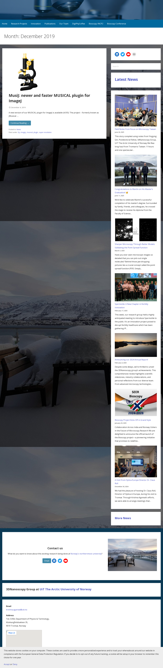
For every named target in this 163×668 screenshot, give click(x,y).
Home (4, 23)
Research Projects (19, 23)
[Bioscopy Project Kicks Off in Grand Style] (136, 403)
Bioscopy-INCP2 (96, 23)
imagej (23, 132)
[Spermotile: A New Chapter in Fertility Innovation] (136, 287)
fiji (19, 132)
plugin (36, 132)
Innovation (36, 23)
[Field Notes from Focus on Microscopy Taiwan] (136, 111)
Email (46, 560)
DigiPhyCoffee (78, 23)
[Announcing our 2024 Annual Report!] (136, 345)
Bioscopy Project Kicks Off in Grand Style (133, 420)
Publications (50, 23)
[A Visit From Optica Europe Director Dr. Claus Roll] (136, 462)
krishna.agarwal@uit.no (16, 609)
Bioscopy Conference (116, 23)
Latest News (126, 79)
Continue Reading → (20, 123)
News (19, 129)
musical (30, 132)
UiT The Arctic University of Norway (65, 589)
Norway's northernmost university (86, 553)
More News (123, 518)
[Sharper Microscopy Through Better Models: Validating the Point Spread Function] (136, 230)
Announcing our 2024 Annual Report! (131, 359)
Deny (15, 664)
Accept (7, 664)
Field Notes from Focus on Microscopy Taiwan (135, 129)
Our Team (63, 23)
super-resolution (45, 132)
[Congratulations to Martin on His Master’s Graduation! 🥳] (136, 171)
